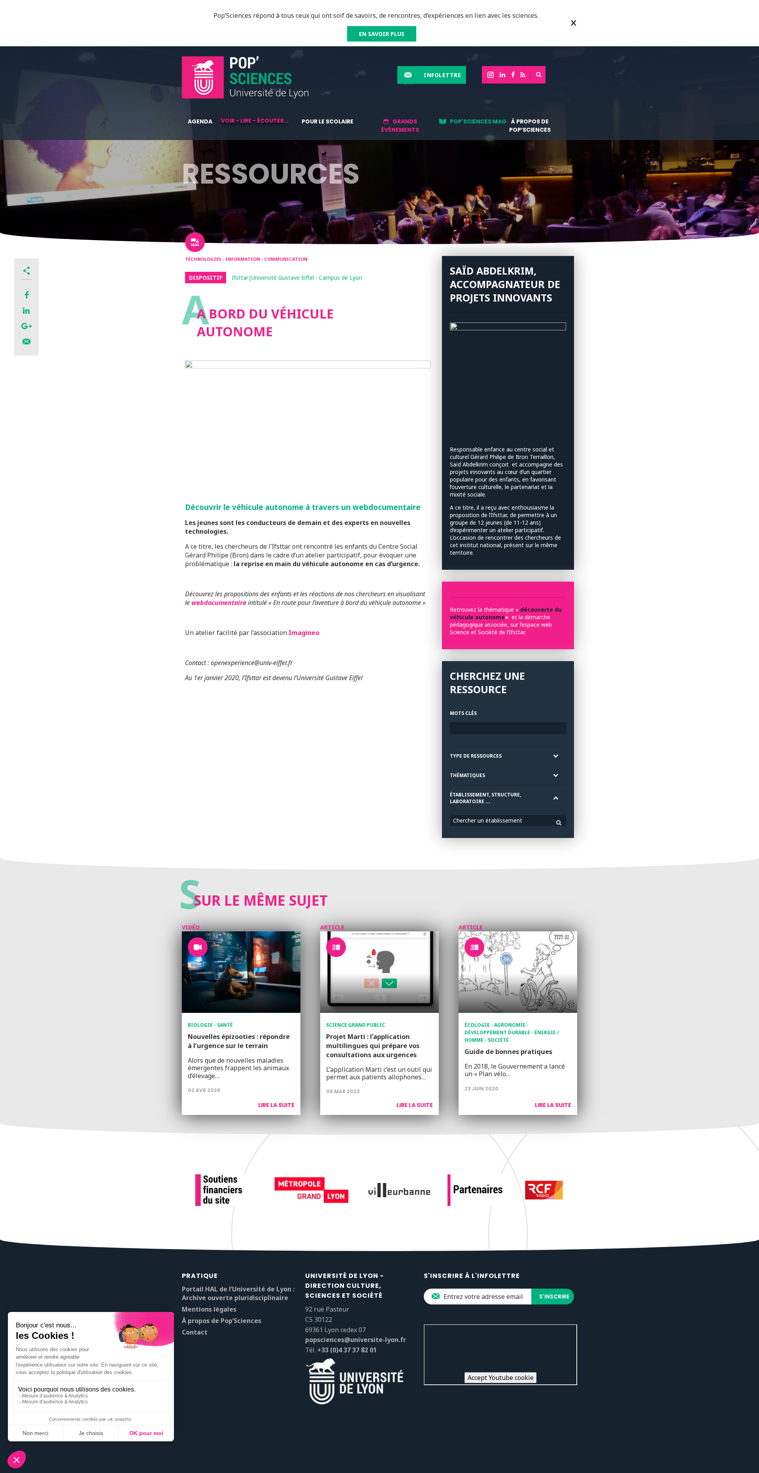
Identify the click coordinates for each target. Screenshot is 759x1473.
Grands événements (400, 126)
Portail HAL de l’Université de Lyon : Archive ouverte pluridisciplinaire (238, 1293)
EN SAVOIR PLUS (381, 34)
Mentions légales (209, 1309)
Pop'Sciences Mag (478, 121)
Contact (195, 1332)
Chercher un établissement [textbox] (487, 820)
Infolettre (442, 75)
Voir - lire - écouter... (255, 121)
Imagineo (304, 632)
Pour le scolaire (327, 121)
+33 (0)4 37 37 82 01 (347, 1350)
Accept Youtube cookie (501, 1377)
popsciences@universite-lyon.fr (355, 1339)
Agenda (200, 121)
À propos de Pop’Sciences (530, 126)
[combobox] (508, 820)
